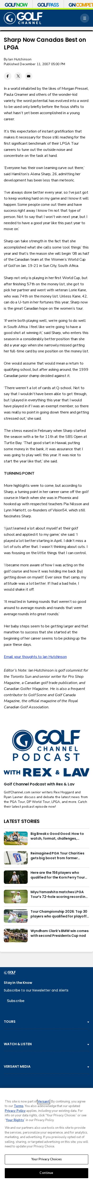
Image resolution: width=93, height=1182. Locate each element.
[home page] (23, 18)
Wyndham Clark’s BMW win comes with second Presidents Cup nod (59, 933)
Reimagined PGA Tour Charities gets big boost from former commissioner (57, 856)
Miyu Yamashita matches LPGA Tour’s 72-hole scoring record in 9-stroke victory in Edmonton (58, 894)
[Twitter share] (18, 76)
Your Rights (15, 1120)
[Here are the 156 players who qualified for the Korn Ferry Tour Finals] (16, 877)
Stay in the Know (18, 983)
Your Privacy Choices (46, 1159)
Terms (18, 1106)
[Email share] (28, 76)
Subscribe (15, 1000)
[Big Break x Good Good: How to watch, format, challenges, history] (16, 838)
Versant (44, 1101)
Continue (46, 1173)
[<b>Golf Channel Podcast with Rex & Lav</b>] (46, 754)
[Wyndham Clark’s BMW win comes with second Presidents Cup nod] (16, 935)
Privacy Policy (15, 1111)
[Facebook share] (7, 76)
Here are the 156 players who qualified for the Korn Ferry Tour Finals (58, 875)
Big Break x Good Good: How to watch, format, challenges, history (57, 836)
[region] (46, 1135)
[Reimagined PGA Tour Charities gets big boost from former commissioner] (16, 857)
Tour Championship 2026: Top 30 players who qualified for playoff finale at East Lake (59, 914)
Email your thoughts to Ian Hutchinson (35, 656)
